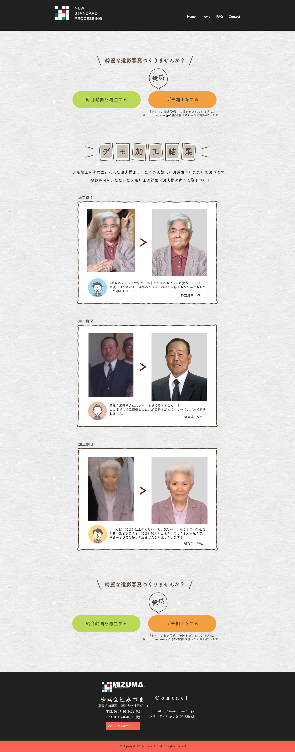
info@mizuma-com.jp (178, 711)
